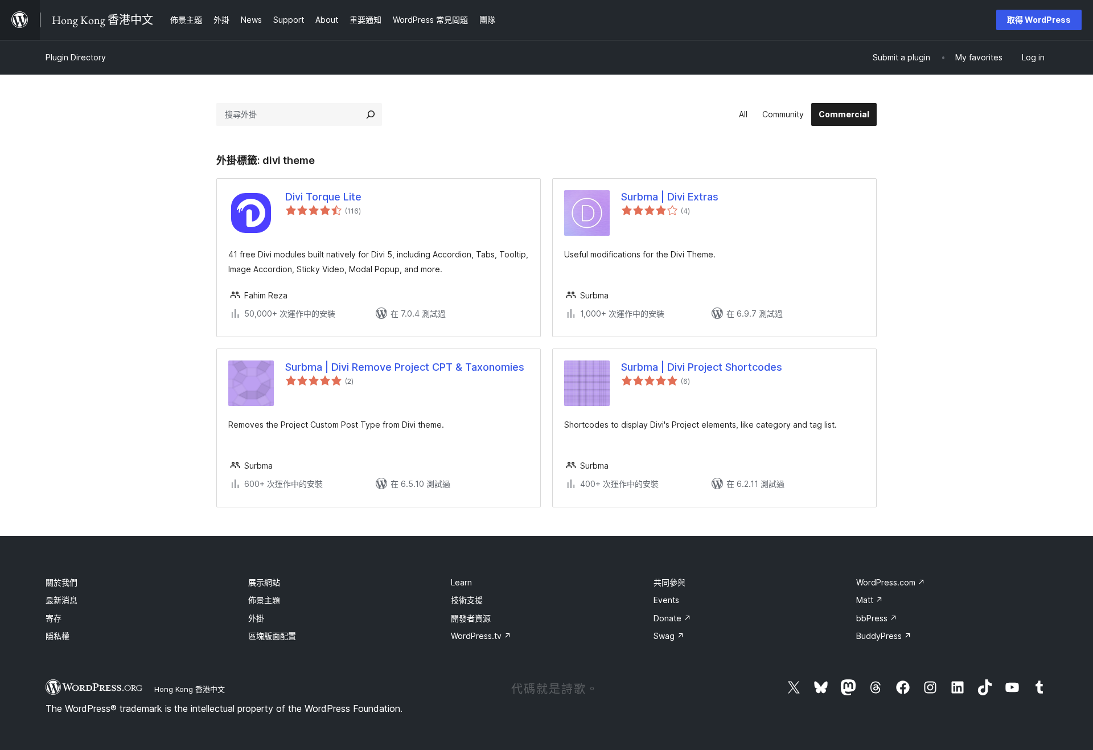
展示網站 (264, 582)
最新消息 (61, 600)
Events (666, 600)
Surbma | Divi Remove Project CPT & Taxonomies (404, 367)
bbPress (876, 618)
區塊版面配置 (272, 636)
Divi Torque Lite (323, 197)
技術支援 (467, 600)
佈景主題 (264, 600)
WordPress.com (890, 582)
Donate (672, 618)
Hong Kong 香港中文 (189, 689)
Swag (669, 636)
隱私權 (57, 636)
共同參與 (669, 582)
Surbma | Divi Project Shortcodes (701, 367)
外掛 (256, 618)
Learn (461, 582)
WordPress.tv (481, 636)
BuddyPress (883, 636)
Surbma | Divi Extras (669, 197)
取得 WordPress (1039, 19)
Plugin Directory (76, 57)
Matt (869, 600)
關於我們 (61, 582)
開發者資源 (471, 618)
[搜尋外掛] (370, 114)
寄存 (53, 618)
